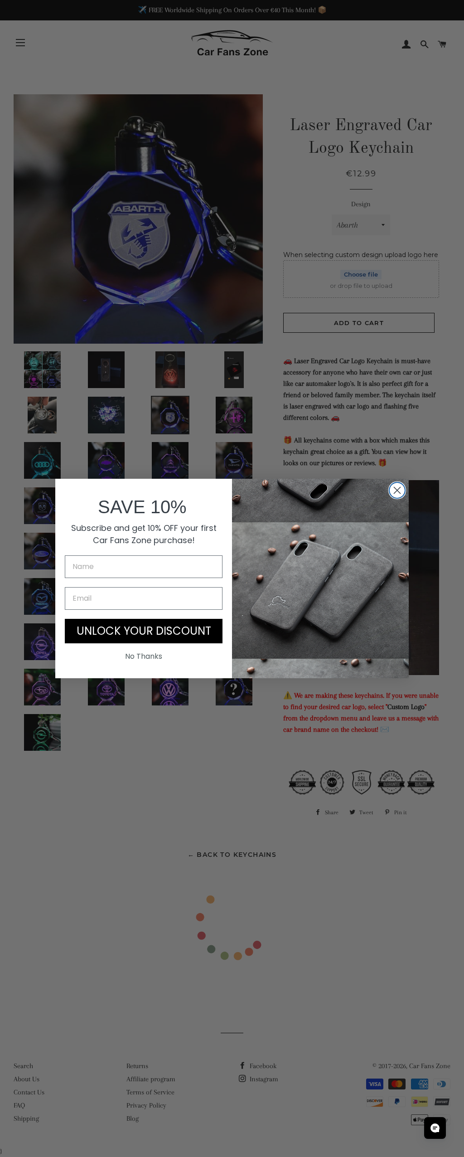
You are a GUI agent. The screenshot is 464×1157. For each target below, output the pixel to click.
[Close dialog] (397, 490)
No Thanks (143, 656)
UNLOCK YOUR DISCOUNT (144, 630)
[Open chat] (435, 1128)
